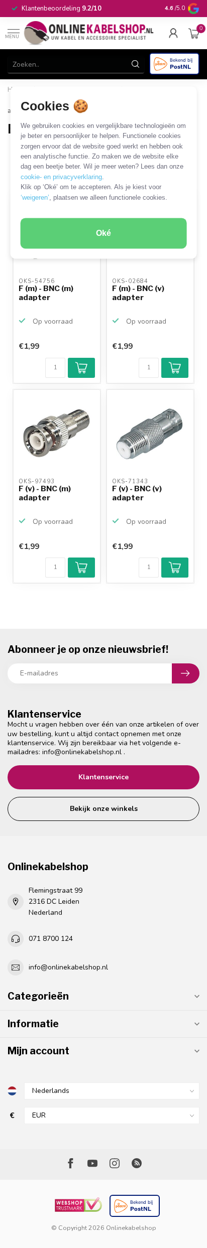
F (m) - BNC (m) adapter (46, 293)
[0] (193, 33)
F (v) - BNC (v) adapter (137, 493)
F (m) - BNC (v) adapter (138, 293)
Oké (103, 233)
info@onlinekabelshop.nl (82, 752)
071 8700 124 (51, 938)
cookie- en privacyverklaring (61, 177)
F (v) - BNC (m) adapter (45, 493)
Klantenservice (103, 777)
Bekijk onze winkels (104, 808)
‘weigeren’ (35, 197)
